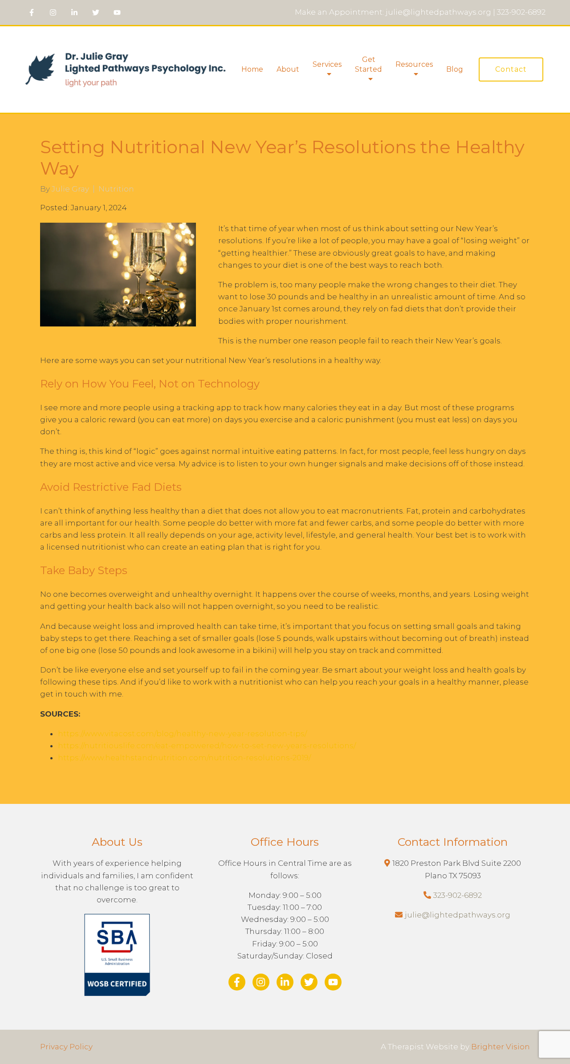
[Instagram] (53, 12)
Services (327, 64)
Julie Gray (70, 189)
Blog (454, 69)
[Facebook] (31, 12)
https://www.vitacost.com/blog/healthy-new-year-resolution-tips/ (182, 733)
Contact (511, 69)
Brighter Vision (500, 1046)
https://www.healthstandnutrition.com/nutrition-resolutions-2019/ (184, 757)
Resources (414, 64)
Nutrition (116, 189)
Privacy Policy (66, 1046)
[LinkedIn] (74, 12)
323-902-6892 (457, 895)
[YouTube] (117, 12)
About (288, 69)
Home (252, 69)
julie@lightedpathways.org (457, 914)
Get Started (368, 64)
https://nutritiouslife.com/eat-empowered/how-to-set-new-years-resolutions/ (207, 745)
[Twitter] (96, 12)
